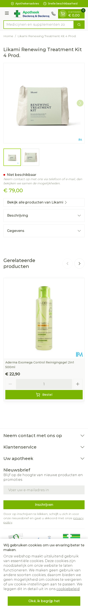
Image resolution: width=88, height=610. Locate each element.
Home (8, 36)
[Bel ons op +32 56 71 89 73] (53, 14)
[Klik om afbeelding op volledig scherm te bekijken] (44, 103)
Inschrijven (44, 505)
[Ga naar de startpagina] (31, 14)
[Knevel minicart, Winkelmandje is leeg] (63, 14)
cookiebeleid (68, 589)
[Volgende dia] (79, 263)
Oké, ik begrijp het (44, 601)
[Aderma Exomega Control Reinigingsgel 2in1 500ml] (44, 318)
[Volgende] (80, 103)
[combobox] (38, 24)
